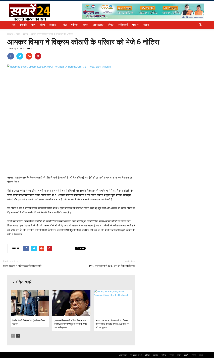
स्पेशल (110, 24)
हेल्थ (201, 355)
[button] (200, 25)
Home (10, 34)
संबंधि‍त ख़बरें (22, 282)
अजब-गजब (123, 355)
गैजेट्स (164, 355)
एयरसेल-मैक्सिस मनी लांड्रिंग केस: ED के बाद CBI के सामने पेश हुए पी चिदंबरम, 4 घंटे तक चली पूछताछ (70, 324)
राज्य (33, 24)
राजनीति (23, 24)
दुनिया (42, 24)
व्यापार (85, 24)
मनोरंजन (74, 24)
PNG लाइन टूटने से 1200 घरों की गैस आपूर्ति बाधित (112, 265)
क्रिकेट (52, 24)
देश (13, 24)
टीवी (179, 355)
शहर (134, 24)
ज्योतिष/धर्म (123, 24)
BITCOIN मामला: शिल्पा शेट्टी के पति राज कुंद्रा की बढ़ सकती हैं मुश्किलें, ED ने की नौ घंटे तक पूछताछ (112, 324)
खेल (65, 24)
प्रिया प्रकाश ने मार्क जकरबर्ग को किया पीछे (22, 265)
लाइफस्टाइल (98, 24)
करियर (147, 355)
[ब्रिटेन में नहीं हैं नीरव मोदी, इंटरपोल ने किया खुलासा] (30, 303)
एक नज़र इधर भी (136, 355)
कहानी (146, 24)
